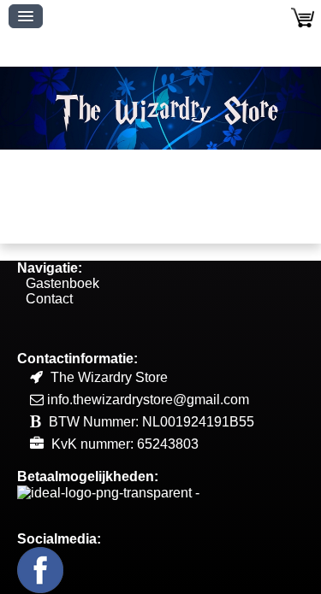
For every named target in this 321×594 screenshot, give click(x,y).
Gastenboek (62, 283)
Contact (49, 298)
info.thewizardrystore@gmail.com (148, 399)
